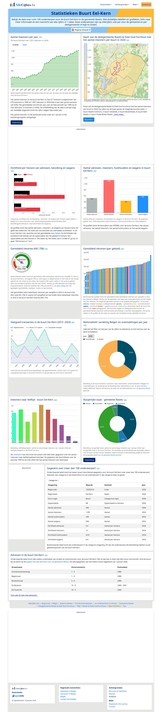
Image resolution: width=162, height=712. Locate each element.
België (57, 233)
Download (146, 4)
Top (124, 606)
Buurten (88, 119)
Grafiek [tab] (15, 45)
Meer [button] (135, 4)
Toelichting (16, 122)
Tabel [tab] (24, 45)
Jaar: (85, 336)
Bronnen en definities (118, 691)
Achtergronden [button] (121, 4)
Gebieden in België (68, 691)
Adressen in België (68, 694)
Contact (112, 706)
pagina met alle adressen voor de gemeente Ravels (47, 562)
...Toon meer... (118, 114)
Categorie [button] (53, 480)
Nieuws (112, 694)
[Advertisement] (81, 147)
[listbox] (91, 336)
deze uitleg (61, 286)
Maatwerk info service (118, 704)
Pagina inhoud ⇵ (82, 29)
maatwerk (17, 454)
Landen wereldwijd (68, 699)
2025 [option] (90, 336)
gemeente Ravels (144, 388)
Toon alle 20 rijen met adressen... (24, 595)
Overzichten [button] (105, 4)
